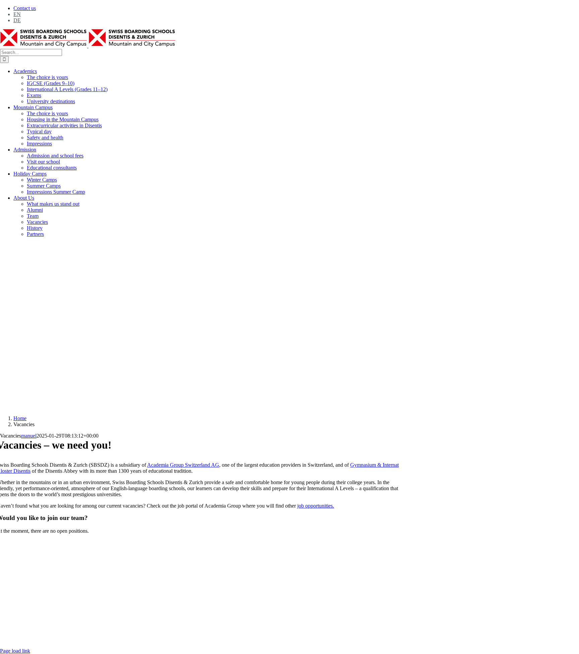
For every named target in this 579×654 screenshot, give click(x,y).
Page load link (15, 651)
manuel (29, 436)
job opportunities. (315, 506)
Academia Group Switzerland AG (183, 465)
